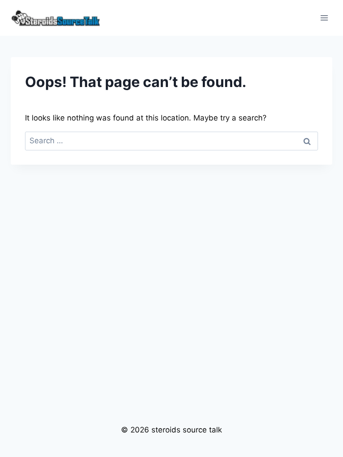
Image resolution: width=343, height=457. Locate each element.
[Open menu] (324, 18)
